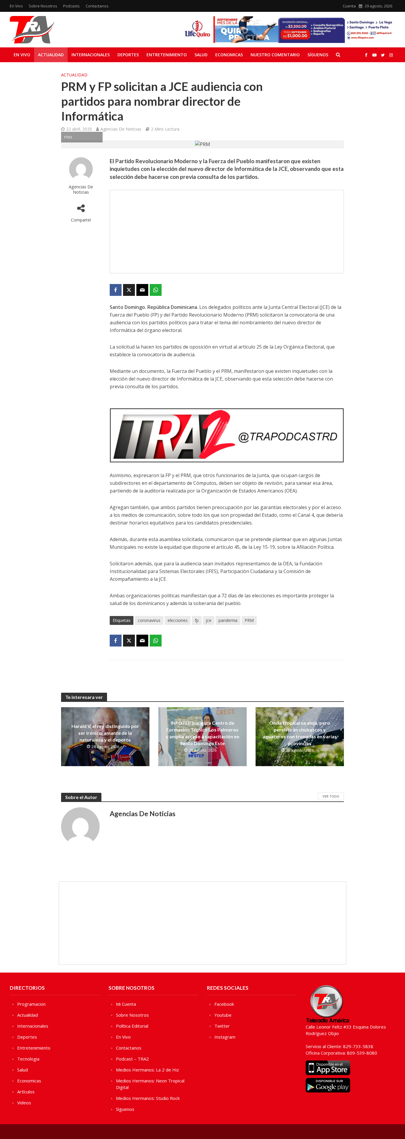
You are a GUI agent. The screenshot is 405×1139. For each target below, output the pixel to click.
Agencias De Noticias (121, 129)
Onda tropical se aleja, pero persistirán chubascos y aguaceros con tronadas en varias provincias (300, 733)
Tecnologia (28, 1059)
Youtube (223, 1015)
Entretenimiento (166, 54)
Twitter (222, 1026)
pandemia (228, 620)
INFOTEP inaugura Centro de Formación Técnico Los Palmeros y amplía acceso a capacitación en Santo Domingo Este (202, 733)
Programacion (31, 1004)
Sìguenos (125, 1109)
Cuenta (349, 6)
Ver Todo (331, 796)
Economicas (229, 54)
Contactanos (97, 6)
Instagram (224, 1037)
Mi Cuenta (126, 1004)
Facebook (224, 1004)
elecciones (178, 620)
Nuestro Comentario (275, 54)
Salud (201, 54)
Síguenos (317, 54)
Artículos (26, 1092)
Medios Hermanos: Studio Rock (148, 1098)
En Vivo (16, 6)
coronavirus (149, 620)
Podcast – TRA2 (132, 1059)
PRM (249, 620)
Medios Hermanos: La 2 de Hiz (147, 1070)
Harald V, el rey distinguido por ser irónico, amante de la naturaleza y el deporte (105, 732)
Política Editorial (132, 1026)
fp (197, 620)
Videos (24, 1103)
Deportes (128, 54)
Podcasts (71, 6)
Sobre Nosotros (43, 6)
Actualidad (51, 54)
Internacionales (90, 54)
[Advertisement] (227, 231)
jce (208, 620)
